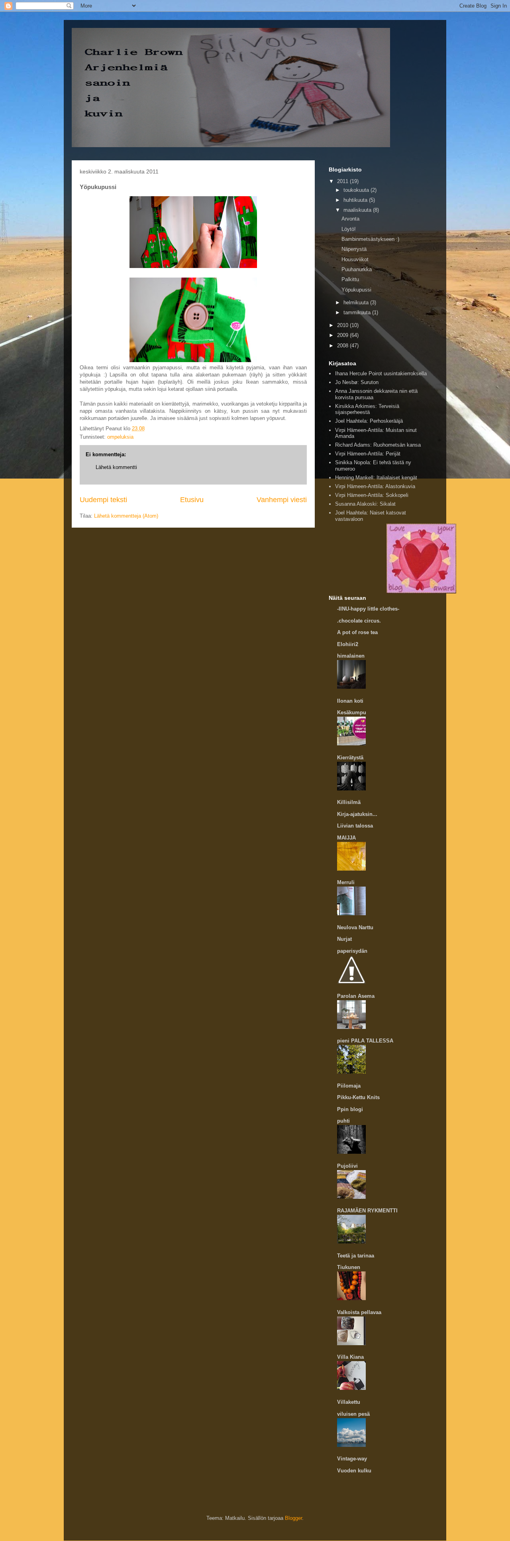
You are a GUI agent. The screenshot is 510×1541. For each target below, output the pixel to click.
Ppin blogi (350, 1109)
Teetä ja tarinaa (355, 1256)
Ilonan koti (350, 701)
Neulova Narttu (355, 927)
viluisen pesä (353, 1414)
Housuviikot (355, 259)
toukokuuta (357, 190)
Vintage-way (352, 1459)
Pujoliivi (347, 1166)
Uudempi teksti (103, 500)
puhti (343, 1121)
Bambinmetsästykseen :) (370, 239)
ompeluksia (120, 437)
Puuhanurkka (356, 269)
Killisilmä (349, 802)
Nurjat (344, 939)
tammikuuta (357, 312)
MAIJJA (346, 838)
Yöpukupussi (356, 290)
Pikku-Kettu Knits (358, 1097)
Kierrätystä (350, 758)
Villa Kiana (350, 1357)
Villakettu (348, 1402)
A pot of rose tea (357, 632)
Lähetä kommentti (116, 467)
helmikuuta (356, 302)
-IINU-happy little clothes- (368, 609)
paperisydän (352, 951)
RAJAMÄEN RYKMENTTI (367, 1211)
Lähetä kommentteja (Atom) (126, 516)
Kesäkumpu (351, 712)
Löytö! (348, 229)
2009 (343, 335)
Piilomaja (349, 1086)
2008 (343, 346)
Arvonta (350, 219)
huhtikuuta (356, 200)
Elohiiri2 (347, 644)
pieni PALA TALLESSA (365, 1041)
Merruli (346, 882)
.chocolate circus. (359, 621)
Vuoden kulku (354, 1471)
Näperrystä (354, 249)
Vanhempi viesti (282, 500)
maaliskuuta (358, 210)
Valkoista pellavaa (359, 1312)
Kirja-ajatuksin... (357, 814)
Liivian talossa (355, 826)
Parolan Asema (356, 996)
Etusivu (192, 500)
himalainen (351, 656)
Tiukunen (348, 1267)
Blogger (293, 1518)
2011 (343, 181)
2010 (343, 325)
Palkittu (350, 279)
